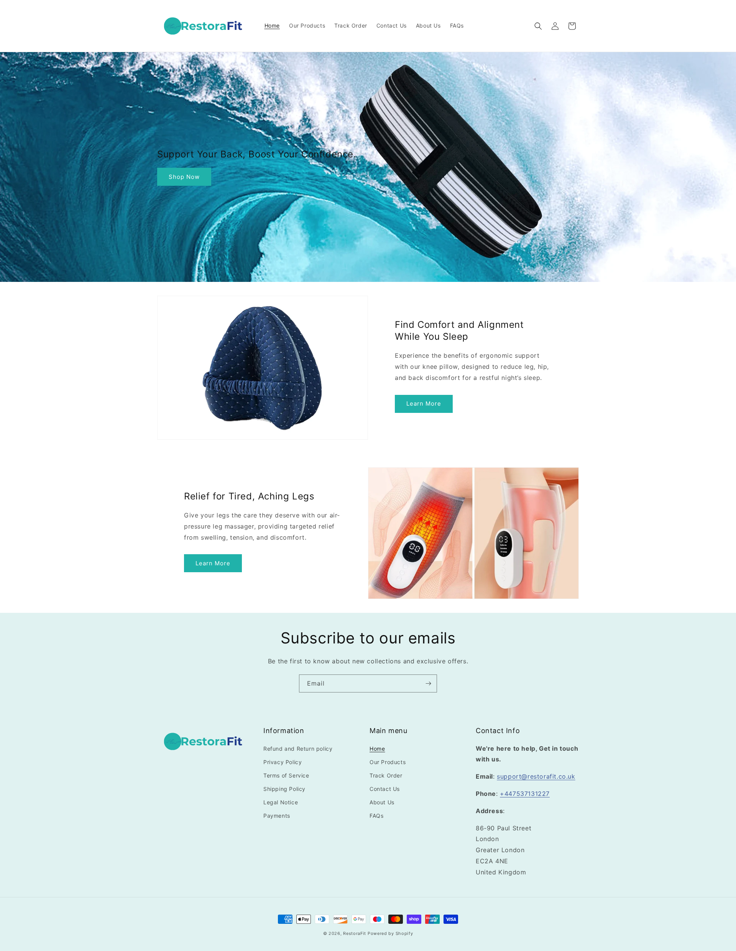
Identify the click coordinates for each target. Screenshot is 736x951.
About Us (382, 802)
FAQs (376, 815)
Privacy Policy (282, 762)
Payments (276, 815)
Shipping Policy (284, 789)
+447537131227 (525, 793)
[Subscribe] (428, 683)
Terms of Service (286, 775)
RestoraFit (354, 933)
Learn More (423, 403)
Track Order (386, 775)
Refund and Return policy (297, 748)
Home (377, 748)
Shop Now (184, 176)
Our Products (388, 762)
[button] (538, 26)
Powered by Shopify (390, 933)
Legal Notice (280, 802)
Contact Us (385, 789)
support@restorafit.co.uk (536, 776)
